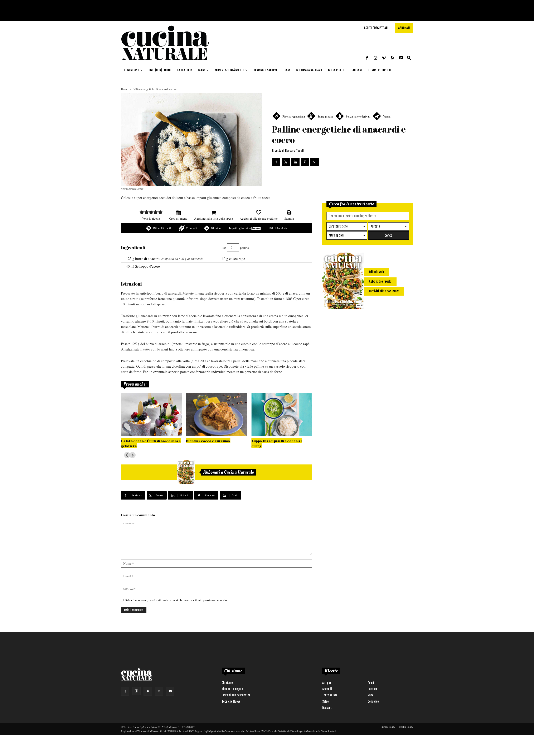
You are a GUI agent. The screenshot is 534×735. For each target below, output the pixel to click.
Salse (325, 701)
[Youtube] (401, 58)
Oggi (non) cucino (160, 70)
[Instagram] (375, 58)
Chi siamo (227, 682)
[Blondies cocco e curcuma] (216, 414)
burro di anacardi (148, 258)
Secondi (327, 689)
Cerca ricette (337, 70)
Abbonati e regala (232, 689)
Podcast (357, 70)
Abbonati (404, 28)
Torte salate (330, 695)
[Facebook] (367, 58)
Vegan (386, 116)
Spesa (201, 70)
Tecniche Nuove (231, 701)
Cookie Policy (406, 726)
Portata (375, 226)
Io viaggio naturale (266, 70)
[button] (409, 58)
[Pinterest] (384, 58)
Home (124, 89)
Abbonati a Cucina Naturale (228, 472)
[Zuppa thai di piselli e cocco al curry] (281, 414)
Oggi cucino (131, 70)
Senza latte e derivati (358, 116)
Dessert (327, 708)
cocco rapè (237, 258)
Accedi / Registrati (376, 28)
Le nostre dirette (380, 70)
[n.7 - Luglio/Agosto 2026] (186, 472)
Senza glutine (325, 116)
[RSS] (393, 58)
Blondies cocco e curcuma (208, 440)
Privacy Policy (388, 726)
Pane (371, 695)
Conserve (373, 701)
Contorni (373, 689)
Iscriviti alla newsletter (236, 695)
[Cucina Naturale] (165, 61)
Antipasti (327, 682)
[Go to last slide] (127, 455)
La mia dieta (184, 70)
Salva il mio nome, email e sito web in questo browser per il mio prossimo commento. (176, 600)
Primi (371, 682)
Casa (287, 70)
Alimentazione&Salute (229, 70)
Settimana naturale (309, 70)
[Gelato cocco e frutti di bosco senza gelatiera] (151, 414)
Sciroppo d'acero (147, 266)
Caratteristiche (338, 226)
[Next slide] (132, 455)
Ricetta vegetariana (293, 116)
